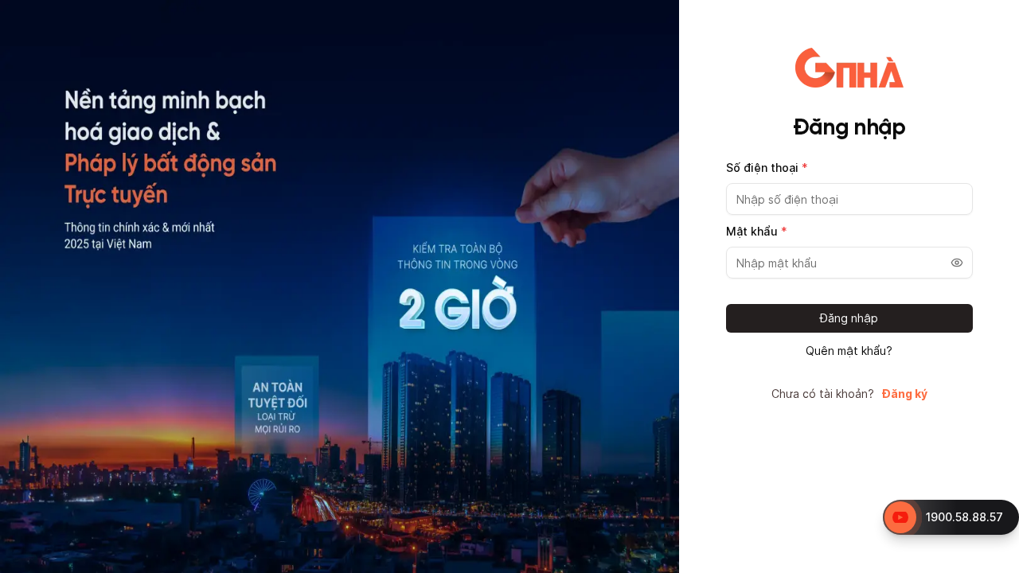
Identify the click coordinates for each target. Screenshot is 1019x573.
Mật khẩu (756, 231)
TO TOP (991, 561)
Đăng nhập (849, 318)
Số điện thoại (767, 167)
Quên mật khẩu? (849, 351)
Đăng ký (904, 394)
